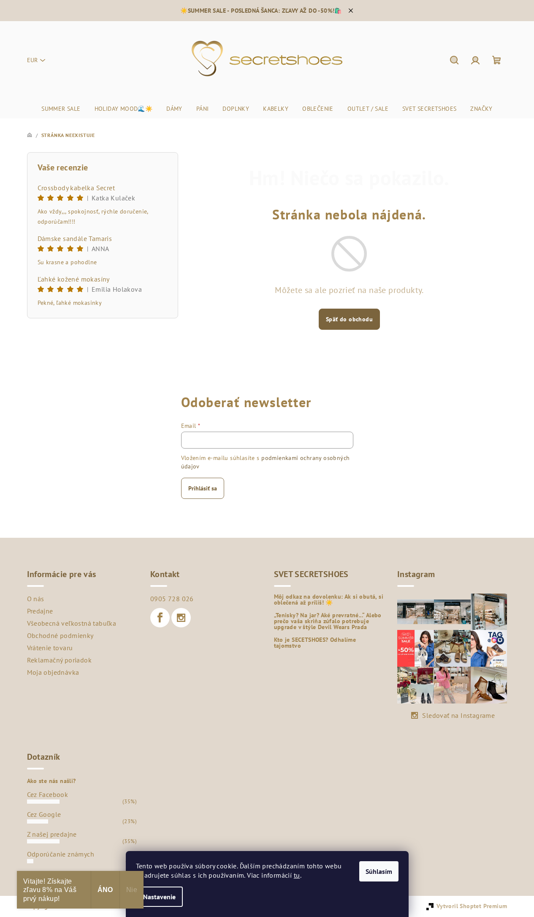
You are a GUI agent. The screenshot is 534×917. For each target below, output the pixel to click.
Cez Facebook (47, 794)
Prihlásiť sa (202, 488)
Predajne (40, 611)
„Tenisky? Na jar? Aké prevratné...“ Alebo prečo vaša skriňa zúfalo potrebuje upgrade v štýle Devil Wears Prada (328, 621)
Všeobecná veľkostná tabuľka (72, 623)
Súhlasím (379, 871)
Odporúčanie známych (61, 854)
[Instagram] (181, 617)
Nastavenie (159, 896)
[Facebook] (160, 617)
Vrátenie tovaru (50, 647)
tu (297, 875)
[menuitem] (61, 108)
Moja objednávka (53, 672)
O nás (35, 598)
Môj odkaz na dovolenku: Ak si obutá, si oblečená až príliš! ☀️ (329, 599)
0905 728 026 (172, 598)
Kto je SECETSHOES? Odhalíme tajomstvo (315, 643)
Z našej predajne (52, 834)
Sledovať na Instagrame (458, 715)
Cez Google (44, 814)
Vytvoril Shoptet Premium (471, 906)
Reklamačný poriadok (59, 660)
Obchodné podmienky (60, 635)
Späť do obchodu (349, 319)
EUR (32, 60)
